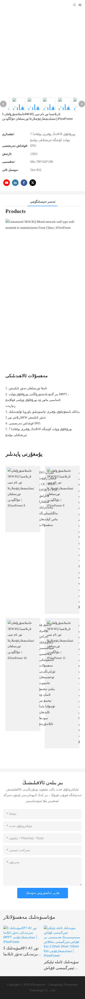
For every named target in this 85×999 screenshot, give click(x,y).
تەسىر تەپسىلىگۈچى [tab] (42, 201)
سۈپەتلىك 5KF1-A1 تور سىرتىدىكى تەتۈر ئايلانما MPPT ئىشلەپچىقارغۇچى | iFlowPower (22, 952)
